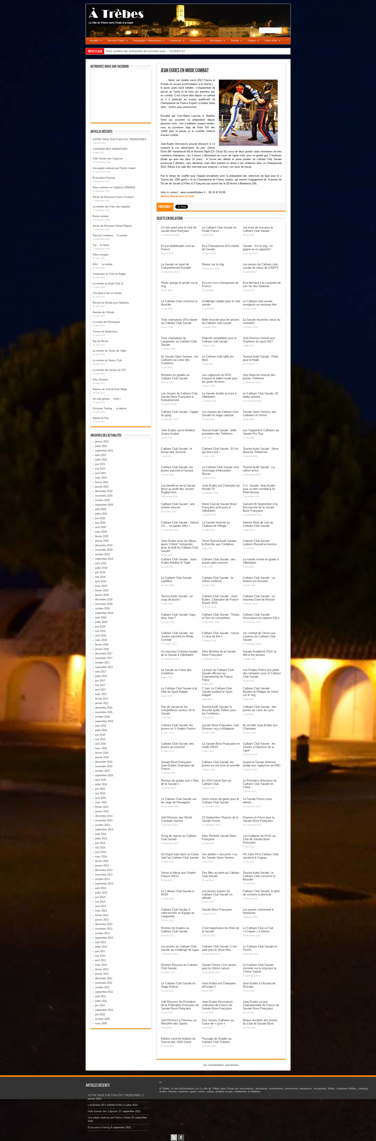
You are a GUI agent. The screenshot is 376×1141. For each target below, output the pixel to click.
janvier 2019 (102, 594)
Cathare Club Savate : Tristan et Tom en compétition (221, 616)
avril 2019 (100, 581)
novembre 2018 (103, 603)
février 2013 (101, 915)
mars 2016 (101, 748)
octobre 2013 (102, 879)
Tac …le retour (101, 245)
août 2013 (100, 888)
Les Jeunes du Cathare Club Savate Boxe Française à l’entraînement (179, 397)
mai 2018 (100, 631)
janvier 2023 (102, 441)
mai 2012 (100, 955)
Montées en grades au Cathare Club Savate (175, 376)
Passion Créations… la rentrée (110, 235)
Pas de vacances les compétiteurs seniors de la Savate (178, 710)
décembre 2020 (103, 491)
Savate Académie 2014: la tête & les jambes (259, 653)
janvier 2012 (102, 973)
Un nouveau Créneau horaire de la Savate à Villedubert (179, 653)
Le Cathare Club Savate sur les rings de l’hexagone (178, 800)
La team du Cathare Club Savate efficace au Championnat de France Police (218, 675)
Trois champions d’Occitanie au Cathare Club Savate (179, 321)
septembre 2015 (104, 775)
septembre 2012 (104, 937)
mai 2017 (100, 685)
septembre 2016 (104, 721)
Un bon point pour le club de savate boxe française (178, 229)
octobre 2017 (102, 662)
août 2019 (100, 563)
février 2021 (101, 482)
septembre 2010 (104, 1009)
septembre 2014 (104, 829)
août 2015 (100, 779)
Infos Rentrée (100, 379)
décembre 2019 (103, 545)
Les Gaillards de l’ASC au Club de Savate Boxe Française (259, 839)
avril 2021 (100, 473)
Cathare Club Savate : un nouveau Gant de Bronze (259, 597)
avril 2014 (100, 852)
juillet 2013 (101, 892)
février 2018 (101, 644)
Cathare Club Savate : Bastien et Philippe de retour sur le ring (260, 692)
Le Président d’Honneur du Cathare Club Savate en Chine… (260, 784)
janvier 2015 (102, 811)
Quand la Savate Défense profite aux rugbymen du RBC (262, 763)
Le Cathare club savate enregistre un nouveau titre (260, 302)
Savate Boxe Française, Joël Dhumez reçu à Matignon (220, 726)
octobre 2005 (102, 1018)
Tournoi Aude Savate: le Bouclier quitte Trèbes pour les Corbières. (219, 710)
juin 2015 (100, 788)
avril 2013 (100, 906)
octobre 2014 (102, 824)
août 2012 (100, 942)
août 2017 (100, 671)
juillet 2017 (101, 676)
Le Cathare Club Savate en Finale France (219, 229)
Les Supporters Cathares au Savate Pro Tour (261, 432)
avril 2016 (100, 743)
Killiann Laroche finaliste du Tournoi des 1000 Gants (178, 1040)
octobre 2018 (102, 608)
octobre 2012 (102, 933)
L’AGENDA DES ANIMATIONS (110, 148)
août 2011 (100, 996)
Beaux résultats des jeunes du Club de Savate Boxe (260, 1021)
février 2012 (101, 969)
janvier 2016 (102, 757)
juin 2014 (100, 843)
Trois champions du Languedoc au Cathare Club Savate (179, 341)
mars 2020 (101, 531)
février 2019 (101, 590)
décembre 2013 (103, 870)
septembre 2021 (104, 450)
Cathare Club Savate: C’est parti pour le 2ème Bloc (219, 948)
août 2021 (100, 455)
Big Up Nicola (100, 341)
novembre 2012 (103, 928)
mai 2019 (100, 576)
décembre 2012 (103, 924)
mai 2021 (100, 468)
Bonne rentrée (100, 216)
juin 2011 (100, 1005)
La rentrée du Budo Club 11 (108, 283)
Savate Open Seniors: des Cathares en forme (260, 413)
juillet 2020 (101, 513)
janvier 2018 (102, 649)
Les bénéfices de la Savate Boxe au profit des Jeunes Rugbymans (178, 489)
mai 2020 (100, 522)
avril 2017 (100, 689)
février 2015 (101, 806)
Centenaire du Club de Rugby (109, 273)
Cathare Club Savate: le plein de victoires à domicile (261, 892)
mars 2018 (101, 640)
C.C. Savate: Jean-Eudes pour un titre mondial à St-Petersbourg (259, 489)
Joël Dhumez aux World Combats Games (176, 819)
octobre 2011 (102, 987)
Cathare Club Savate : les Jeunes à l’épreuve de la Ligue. (259, 747)
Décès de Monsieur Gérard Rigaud (112, 225)
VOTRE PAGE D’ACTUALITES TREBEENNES (119, 139)
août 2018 (100, 617)
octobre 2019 (102, 554)
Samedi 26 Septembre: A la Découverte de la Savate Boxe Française (260, 507)
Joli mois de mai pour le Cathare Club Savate (258, 229)
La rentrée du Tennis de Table (109, 350)
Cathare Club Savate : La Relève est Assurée (259, 579)
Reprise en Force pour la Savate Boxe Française (258, 819)
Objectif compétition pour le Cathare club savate (219, 339)
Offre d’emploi (100, 254)
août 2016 (100, 725)
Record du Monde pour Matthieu (111, 302)
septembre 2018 (104, 612)
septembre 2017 (104, 667)
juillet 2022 (101, 446)
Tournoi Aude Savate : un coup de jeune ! (177, 597)
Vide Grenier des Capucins (108, 158)
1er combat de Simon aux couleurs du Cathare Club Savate (259, 636)
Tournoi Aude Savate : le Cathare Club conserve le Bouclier (259, 876)
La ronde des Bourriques (106, 321)
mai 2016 (100, 739)
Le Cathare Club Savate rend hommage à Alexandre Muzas (220, 470)
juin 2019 (100, 572)
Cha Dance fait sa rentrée (107, 293)
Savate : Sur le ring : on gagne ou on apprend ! (258, 247)
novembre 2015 (103, 766)
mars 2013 (101, 910)
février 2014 (101, 861)
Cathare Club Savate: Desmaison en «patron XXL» (261, 616)
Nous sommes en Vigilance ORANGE (114, 187)
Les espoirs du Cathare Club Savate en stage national (220, 413)
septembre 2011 (104, 991)
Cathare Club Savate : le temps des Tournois (176, 450)
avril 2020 (100, 527)
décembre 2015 (103, 761)
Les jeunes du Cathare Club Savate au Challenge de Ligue (180, 948)
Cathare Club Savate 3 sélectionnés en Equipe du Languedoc (177, 913)
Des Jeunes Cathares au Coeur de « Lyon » (218, 1021)
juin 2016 (100, 734)
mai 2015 (100, 793)
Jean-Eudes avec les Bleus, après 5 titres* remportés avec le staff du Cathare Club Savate (179, 545)
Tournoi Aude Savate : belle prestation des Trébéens (219, 432)
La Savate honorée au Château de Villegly (216, 524)
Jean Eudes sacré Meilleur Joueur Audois (178, 432)
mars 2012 (101, 964)
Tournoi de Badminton (105, 331)
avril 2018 (100, 635)
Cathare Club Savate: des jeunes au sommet (177, 745)
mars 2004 (101, 1023)
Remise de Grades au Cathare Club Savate (175, 929)
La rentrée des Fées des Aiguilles (111, 206)
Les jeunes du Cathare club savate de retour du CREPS (260, 266)
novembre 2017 (103, 658)
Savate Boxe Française (217, 909)
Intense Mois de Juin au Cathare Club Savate (258, 524)
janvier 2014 (102, 865)
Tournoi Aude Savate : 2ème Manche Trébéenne (261, 450)
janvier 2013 (102, 919)
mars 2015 (101, 802)
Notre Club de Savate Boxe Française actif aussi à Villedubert (219, 507)
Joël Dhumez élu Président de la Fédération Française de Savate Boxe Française (180, 1005)
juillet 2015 (101, 784)
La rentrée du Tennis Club (107, 360)
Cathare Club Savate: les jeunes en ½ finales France (178, 726)
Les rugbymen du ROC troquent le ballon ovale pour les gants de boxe (220, 378)
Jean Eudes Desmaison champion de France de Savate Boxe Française (217, 1005)
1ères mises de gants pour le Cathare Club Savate (220, 800)
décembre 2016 (103, 707)
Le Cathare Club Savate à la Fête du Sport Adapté (179, 690)
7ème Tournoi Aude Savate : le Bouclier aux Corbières (220, 542)
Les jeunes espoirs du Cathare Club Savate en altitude (217, 894)
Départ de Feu (101, 418)
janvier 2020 (102, 540)
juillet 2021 (101, 459)
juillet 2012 (101, 946)
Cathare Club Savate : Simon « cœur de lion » (220, 634)
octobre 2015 (102, 770)
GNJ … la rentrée (102, 264)
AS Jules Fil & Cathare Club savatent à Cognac (260, 856)
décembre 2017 (103, 653)
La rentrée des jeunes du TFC (109, 370)
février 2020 (101, 536)
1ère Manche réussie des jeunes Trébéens (259, 376)
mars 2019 (101, 585)
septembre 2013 (104, 883)
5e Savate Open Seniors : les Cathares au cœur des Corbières (179, 360)
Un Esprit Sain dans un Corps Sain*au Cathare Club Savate (180, 856)
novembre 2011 (103, 982)
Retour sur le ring (213, 264)
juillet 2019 (101, 567)
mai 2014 (100, 847)
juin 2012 (100, 951)
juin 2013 (100, 897)
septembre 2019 (104, 558)
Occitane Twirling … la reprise (110, 408)
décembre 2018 (103, 599)
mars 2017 (101, 694)
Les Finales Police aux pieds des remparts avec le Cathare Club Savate (262, 673)
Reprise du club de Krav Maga (110, 389)
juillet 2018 (101, 622)
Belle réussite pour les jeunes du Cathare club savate (220, 321)
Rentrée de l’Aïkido (103, 312)
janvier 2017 (102, 703)
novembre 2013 (103, 874)
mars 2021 (101, 477)
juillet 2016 (101, 730)
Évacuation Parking (104, 177)
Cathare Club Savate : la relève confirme (217, 579)
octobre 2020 (102, 500)
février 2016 (101, 752)
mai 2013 (100, 901)
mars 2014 (101, 856)
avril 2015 (100, 797)
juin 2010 (100, 1014)
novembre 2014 (103, 820)
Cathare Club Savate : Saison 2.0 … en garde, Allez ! (180, 524)
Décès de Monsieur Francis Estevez (113, 197)
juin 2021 (100, 464)
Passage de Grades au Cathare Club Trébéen (216, 1040)
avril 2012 (100, 960)
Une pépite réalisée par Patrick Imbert (114, 168)
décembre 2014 (103, 815)
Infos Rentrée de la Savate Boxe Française (219, 653)
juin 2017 (100, 680)
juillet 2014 (101, 838)
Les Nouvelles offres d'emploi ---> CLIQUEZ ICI (133, 51)
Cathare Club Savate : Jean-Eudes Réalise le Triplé (179, 561)
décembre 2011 (103, 978)
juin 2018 (100, 626)
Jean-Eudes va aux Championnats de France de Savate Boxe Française (261, 1005)
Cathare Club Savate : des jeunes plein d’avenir (219, 561)
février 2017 (101, 698)
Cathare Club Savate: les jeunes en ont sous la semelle (221, 763)
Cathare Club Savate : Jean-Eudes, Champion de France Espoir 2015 (220, 599)
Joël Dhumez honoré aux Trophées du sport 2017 (259, 339)
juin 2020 (100, 518)
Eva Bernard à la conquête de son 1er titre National (262, 284)
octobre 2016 (102, 716)
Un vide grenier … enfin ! (107, 398)
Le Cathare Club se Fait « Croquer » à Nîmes (258, 929)
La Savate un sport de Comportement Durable (176, 266)
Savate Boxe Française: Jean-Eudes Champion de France (177, 765)
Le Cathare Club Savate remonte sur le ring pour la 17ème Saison (259, 968)
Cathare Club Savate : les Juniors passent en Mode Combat (177, 636)
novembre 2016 (103, 712)
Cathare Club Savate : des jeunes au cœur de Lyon (260, 708)
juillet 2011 (101, 1000)
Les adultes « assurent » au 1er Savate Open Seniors (219, 856)
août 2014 (100, 834)
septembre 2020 (104, 504)
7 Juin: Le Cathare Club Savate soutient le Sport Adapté (217, 692)
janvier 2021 (102, 486)
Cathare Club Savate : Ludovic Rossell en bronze (260, 542)
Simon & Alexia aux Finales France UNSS (178, 874)
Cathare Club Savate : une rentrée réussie (178, 505)
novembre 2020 (103, 495)
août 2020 (100, 509)
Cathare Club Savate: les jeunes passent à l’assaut (177, 468)
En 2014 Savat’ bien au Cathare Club (216, 782)
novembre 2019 (103, 549)
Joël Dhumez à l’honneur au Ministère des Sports (179, 1021)
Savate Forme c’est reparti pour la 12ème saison (219, 966)
